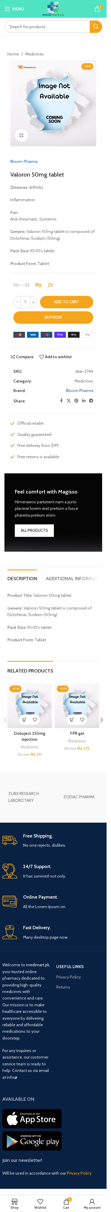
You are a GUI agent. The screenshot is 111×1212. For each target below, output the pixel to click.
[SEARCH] (96, 26)
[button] (24, 720)
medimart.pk (37, 964)
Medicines (34, 54)
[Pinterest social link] (76, 401)
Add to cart (66, 301)
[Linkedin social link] (83, 401)
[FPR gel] (77, 705)
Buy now (53, 317)
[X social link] (69, 401)
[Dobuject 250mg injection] (29, 705)
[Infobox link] (53, 841)
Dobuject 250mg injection (29, 736)
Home (13, 54)
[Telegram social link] (91, 401)
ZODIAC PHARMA (78, 796)
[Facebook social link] (61, 401)
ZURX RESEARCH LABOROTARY (23, 797)
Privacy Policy (68, 977)
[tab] (22, 577)
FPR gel (77, 733)
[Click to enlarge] (21, 135)
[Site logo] (53, 8)
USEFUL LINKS (70, 966)
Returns (63, 987)
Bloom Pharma (24, 161)
